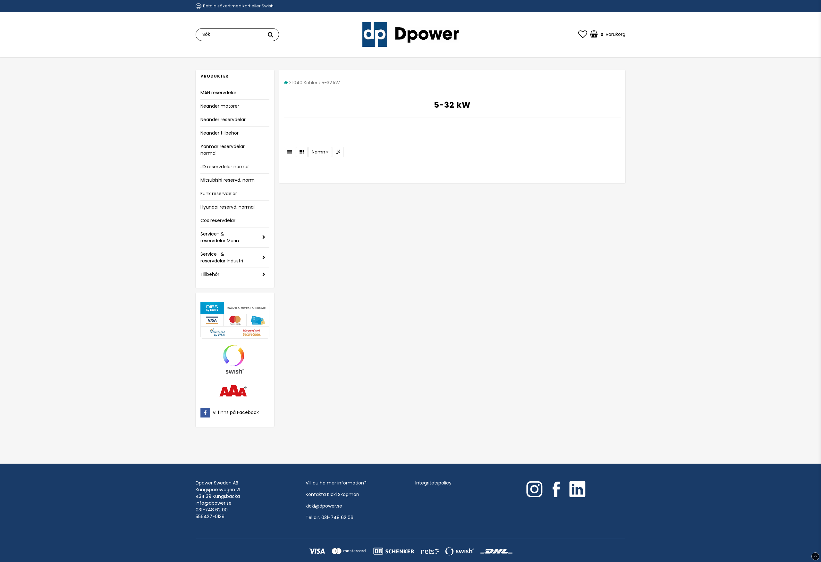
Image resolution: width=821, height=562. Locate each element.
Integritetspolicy (433, 483)
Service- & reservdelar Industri (221, 257)
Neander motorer (219, 106)
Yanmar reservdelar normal (222, 149)
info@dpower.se (214, 503)
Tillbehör (209, 274)
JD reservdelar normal (225, 166)
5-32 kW (331, 82)
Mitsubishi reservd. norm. (228, 180)
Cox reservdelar (217, 220)
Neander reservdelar (223, 119)
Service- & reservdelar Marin (219, 237)
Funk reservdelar (218, 193)
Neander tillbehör (219, 133)
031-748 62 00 (212, 510)
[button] (582, 35)
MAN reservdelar (218, 92)
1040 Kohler (304, 82)
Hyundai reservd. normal (227, 207)
